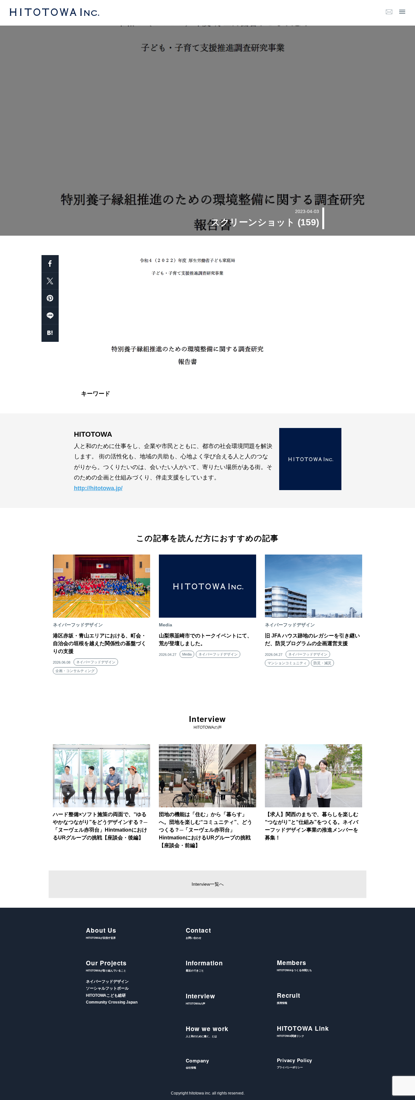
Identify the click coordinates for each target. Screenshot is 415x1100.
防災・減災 (322, 663)
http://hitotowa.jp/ (98, 488)
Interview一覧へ (208, 884)
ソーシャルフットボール (107, 988)
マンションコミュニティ (287, 663)
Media (187, 654)
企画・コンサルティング (75, 671)
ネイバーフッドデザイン (95, 662)
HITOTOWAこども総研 (106, 995)
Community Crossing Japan (111, 1002)
